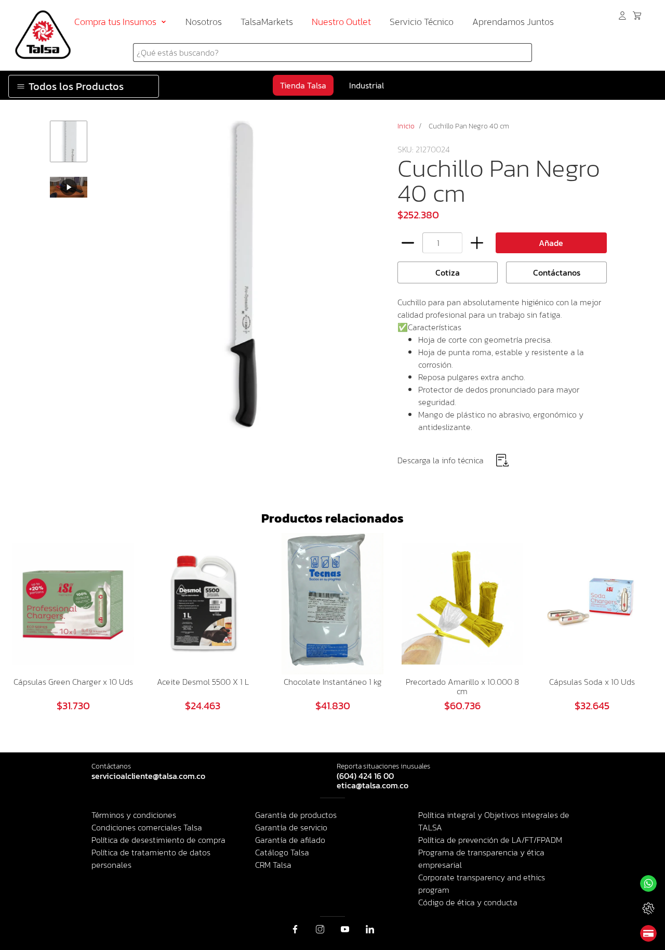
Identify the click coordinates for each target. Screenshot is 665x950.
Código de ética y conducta (467, 902)
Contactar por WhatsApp (648, 883)
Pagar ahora (648, 933)
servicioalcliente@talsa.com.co (148, 776)
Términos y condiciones (133, 815)
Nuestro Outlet (341, 22)
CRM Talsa (273, 864)
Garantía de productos (296, 815)
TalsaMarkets (267, 22)
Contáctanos (556, 272)
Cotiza (447, 272)
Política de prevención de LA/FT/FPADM (490, 840)
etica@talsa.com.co (372, 785)
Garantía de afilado (290, 840)
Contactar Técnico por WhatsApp (648, 908)
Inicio (406, 126)
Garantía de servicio (291, 827)
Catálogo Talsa (282, 852)
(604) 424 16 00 (365, 776)
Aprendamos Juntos (513, 22)
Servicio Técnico (422, 22)
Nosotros (203, 22)
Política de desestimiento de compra (158, 840)
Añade (551, 243)
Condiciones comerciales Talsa (146, 827)
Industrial (366, 85)
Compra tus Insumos (115, 22)
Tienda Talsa (303, 85)
